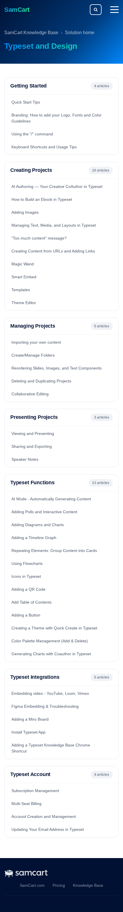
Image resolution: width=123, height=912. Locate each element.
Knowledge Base (88, 885)
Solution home (79, 32)
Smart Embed (23, 277)
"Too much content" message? (39, 238)
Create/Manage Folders (33, 355)
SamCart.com (32, 885)
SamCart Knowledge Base (31, 32)
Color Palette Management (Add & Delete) (49, 641)
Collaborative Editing (30, 394)
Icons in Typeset (26, 576)
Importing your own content (36, 342)
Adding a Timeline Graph (33, 537)
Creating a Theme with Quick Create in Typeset (54, 628)
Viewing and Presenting (32, 433)
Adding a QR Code (28, 589)
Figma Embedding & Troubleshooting (45, 706)
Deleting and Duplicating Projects (41, 381)
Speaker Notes (24, 459)
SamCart (16, 9)
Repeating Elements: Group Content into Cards (54, 550)
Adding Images (25, 212)
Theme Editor (23, 302)
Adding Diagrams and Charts (37, 524)
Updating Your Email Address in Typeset (47, 829)
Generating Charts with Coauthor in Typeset (51, 654)
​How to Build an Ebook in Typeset (41, 199)
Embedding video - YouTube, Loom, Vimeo (50, 693)
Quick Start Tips (25, 102)
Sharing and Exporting (31, 446)
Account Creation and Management (43, 816)
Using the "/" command (32, 134)
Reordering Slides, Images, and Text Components (56, 368)
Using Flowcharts (27, 563)
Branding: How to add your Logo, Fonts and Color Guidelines (56, 118)
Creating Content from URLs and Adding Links (53, 251)
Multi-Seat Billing (26, 803)
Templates (20, 289)
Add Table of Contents (31, 602)
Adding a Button (25, 615)
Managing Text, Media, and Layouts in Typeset (53, 225)
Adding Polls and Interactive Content (44, 512)
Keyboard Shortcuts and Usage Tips (44, 147)
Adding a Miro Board (30, 719)
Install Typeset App (28, 732)
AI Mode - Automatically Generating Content (51, 499)
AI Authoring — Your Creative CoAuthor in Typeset (56, 186)
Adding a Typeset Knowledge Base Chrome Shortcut (50, 748)
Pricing (59, 885)
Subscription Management (35, 790)
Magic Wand (22, 264)
